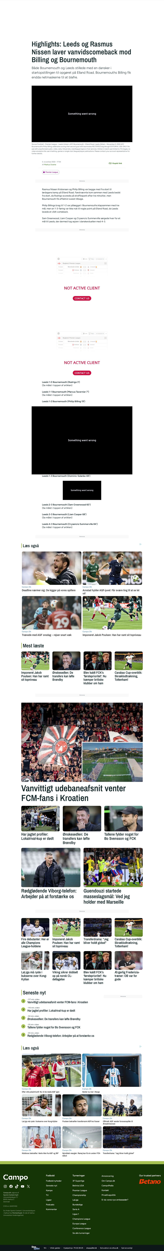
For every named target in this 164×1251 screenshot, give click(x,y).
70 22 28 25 (78, 1248)
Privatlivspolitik (109, 1195)
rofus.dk (115, 1248)
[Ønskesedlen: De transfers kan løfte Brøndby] (66, 660)
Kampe (49, 1190)
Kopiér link (117, 163)
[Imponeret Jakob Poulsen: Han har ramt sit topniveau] (35, 660)
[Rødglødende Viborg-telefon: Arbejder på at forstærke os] (50, 867)
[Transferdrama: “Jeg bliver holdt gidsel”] (98, 927)
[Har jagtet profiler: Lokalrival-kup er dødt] (40, 818)
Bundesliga (78, 1204)
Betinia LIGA (78, 1185)
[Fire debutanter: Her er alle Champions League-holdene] (35, 927)
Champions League (81, 1219)
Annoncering (108, 1176)
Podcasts (50, 1204)
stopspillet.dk (91, 1248)
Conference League (82, 1228)
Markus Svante (50, 165)
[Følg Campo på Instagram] (5, 1186)
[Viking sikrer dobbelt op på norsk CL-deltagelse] (66, 960)
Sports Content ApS (10, 1195)
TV (47, 1195)
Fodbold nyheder (54, 1181)
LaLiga (75, 1200)
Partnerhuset (17, 1213)
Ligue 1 (76, 1214)
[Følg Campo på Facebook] (11, 1186)
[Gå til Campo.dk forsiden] (15, 1180)
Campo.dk (7, 1193)
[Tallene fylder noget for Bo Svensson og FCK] (123, 818)
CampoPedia (107, 1185)
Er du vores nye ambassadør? (115, 1200)
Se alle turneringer (81, 1233)
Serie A (76, 1209)
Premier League (51, 172)
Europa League (79, 1223)
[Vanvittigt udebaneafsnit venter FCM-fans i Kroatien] (82, 742)
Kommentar (51, 1209)
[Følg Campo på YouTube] (22, 1186)
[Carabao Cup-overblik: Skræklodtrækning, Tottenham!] (129, 660)
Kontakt (105, 1190)
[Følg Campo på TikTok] (17, 1186)
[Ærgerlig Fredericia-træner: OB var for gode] (129, 960)
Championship (79, 1195)
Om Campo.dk (108, 1181)
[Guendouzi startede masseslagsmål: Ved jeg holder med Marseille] (113, 867)
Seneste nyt (51, 1185)
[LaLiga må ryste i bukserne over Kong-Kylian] (35, 960)
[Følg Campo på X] (28, 1186)
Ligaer (49, 1200)
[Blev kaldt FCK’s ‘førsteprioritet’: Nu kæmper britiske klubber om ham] (98, 660)
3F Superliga (78, 1181)
